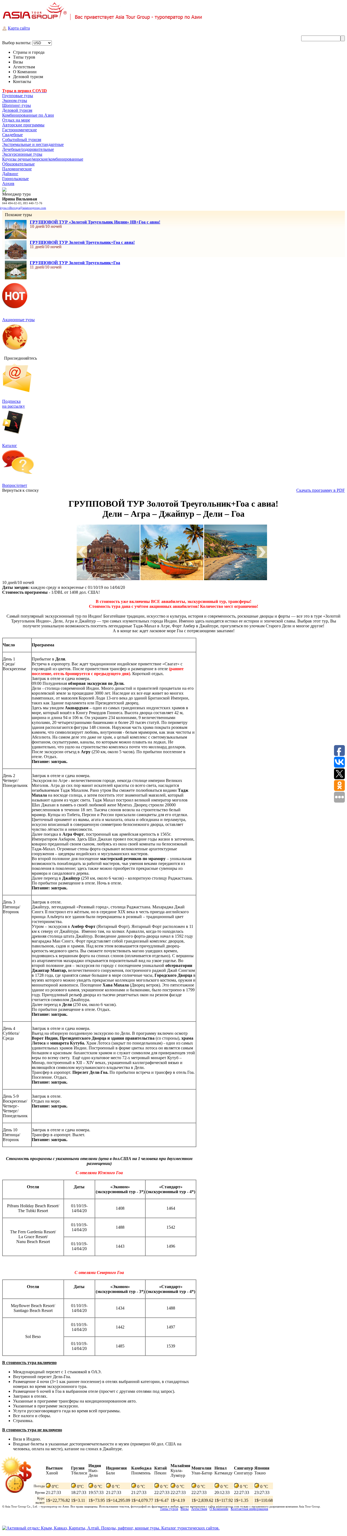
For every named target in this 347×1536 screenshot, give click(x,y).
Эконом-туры (14, 100)
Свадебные (12, 134)
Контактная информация (249, 1509)
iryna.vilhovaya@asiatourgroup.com (23, 207)
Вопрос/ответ (14, 485)
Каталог (9, 445)
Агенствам (199, 1509)
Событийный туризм (21, 139)
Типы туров (169, 1509)
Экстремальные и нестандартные (33, 144)
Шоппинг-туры (16, 105)
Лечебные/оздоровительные (28, 149)
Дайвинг (10, 173)
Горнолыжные (15, 178)
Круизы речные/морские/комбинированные (42, 159)
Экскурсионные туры (22, 154)
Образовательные (18, 164)
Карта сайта (19, 28)
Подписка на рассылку (13, 403)
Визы (185, 1509)
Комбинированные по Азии (28, 115)
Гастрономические (19, 129)
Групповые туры (17, 95)
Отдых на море (16, 120)
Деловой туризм (17, 110)
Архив (8, 183)
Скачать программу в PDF (320, 490)
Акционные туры (18, 319)
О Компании (219, 1509)
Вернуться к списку (20, 490)
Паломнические (17, 169)
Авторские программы (23, 125)
